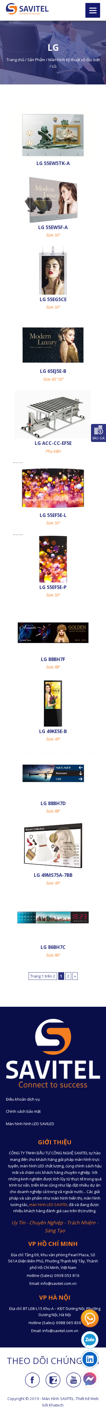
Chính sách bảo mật (23, 1111)
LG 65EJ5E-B (53, 371)
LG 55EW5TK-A (53, 163)
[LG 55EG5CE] (53, 272)
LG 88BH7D (53, 803)
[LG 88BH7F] (53, 632)
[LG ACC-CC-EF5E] (53, 416)
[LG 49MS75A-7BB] (53, 845)
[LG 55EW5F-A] (53, 200)
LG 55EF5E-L (53, 515)
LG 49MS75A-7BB (53, 875)
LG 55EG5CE (53, 299)
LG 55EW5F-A (53, 227)
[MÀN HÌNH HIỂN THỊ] (27, 8)
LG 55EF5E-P (53, 587)
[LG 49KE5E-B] (53, 704)
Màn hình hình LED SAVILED (30, 1123)
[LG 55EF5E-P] (53, 560)
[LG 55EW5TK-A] (53, 136)
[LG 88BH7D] (53, 773)
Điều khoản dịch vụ (23, 1099)
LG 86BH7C (53, 947)
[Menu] (92, 10)
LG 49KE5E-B (53, 731)
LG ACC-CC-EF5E (53, 443)
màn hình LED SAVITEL (48, 1204)
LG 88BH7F (53, 659)
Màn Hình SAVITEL (58, 1398)
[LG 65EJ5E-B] (53, 344)
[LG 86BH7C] (53, 917)
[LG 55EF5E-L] (53, 488)
